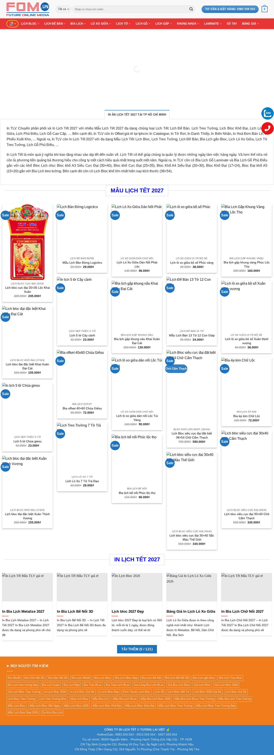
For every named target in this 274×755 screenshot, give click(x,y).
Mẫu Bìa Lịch (100, 698)
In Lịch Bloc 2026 (55, 691)
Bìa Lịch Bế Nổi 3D (177, 677)
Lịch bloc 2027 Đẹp (128, 611)
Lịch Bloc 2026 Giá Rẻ (207, 691)
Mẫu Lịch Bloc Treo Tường (175, 705)
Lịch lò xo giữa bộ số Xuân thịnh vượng (246, 341)
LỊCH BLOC (28, 23)
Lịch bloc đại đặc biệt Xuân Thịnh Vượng (27, 516)
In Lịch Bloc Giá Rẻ (82, 691)
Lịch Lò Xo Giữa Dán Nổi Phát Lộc (137, 264)
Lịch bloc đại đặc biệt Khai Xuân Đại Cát (27, 366)
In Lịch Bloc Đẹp (108, 691)
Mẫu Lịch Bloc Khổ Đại (107, 705)
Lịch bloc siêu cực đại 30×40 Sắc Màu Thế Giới (192, 537)
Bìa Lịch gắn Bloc (204, 677)
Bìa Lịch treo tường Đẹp (23, 685)
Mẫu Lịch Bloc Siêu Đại (139, 705)
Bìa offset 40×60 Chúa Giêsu (82, 408)
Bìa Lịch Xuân (51, 685)
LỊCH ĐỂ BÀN (53, 23)
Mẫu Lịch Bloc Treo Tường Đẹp (215, 705)
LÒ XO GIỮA (99, 23)
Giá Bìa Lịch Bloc (179, 685)
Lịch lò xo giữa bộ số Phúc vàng (191, 262)
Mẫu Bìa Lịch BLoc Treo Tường (194, 698)
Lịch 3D (159, 691)
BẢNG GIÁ (249, 23)
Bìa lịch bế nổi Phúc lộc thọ (137, 493)
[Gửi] (191, 9)
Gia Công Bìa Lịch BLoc (149, 685)
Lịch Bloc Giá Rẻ (235, 691)
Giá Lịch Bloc (202, 685)
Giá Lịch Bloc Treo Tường (24, 691)
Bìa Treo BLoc (93, 685)
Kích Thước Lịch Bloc (136, 691)
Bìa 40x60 (14, 677)
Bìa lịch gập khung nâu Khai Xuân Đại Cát (137, 341)
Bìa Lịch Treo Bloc (230, 677)
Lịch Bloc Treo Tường (21, 698)
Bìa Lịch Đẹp (72, 685)
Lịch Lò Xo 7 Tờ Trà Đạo (82, 481)
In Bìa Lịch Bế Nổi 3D (75, 611)
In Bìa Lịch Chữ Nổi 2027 (242, 611)
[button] (265, 9)
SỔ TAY (232, 23)
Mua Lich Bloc (79, 698)
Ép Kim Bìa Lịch (52, 712)
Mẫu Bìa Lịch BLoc (125, 698)
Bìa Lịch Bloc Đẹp (126, 677)
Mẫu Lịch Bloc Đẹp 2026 (23, 712)
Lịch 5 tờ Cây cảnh (82, 335)
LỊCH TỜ (122, 23)
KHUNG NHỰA (187, 23)
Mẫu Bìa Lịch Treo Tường (234, 698)
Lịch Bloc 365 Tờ (178, 691)
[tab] (137, 114)
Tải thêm (137, 649)
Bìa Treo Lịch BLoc (118, 685)
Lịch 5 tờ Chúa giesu (27, 441)
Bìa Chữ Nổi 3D (34, 677)
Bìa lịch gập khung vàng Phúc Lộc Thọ (247, 264)
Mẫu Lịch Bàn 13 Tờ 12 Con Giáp (192, 335)
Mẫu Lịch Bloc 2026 (76, 705)
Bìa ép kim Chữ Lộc (246, 416)
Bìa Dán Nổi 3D (57, 677)
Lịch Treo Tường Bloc (53, 698)
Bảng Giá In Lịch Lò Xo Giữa (191, 611)
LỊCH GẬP (162, 23)
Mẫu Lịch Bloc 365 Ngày (45, 705)
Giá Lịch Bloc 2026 (226, 685)
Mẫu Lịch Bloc (16, 705)
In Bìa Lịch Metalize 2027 (23, 611)
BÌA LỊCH (76, 23)
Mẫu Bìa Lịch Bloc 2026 (156, 698)
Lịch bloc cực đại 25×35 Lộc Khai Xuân (27, 289)
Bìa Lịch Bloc (102, 677)
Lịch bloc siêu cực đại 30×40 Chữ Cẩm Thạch (246, 516)
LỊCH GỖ (142, 23)
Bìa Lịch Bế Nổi (151, 677)
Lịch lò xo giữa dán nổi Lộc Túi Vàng (137, 418)
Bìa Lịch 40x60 (80, 677)
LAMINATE (211, 23)
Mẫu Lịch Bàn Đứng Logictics (82, 262)
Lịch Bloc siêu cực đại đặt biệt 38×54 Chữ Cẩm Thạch (192, 435)
